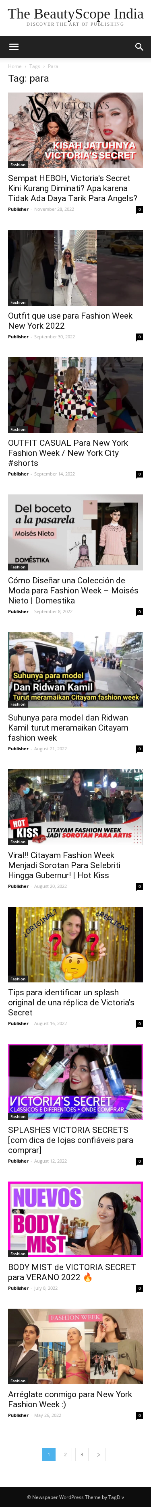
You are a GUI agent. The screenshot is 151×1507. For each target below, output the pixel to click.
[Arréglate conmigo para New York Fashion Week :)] (75, 1346)
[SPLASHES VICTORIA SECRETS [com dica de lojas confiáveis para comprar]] (75, 1082)
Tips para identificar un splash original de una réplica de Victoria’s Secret (71, 1002)
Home (15, 66)
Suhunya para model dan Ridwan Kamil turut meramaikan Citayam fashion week (68, 728)
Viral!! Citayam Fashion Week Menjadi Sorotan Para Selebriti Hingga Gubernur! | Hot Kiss (64, 865)
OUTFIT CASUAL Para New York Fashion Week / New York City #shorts (68, 453)
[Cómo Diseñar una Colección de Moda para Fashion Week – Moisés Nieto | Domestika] (75, 532)
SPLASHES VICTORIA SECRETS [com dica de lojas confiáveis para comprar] (70, 1140)
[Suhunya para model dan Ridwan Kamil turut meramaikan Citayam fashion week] (75, 670)
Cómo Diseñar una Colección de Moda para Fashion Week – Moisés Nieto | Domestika (73, 590)
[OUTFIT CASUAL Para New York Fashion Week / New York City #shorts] (75, 395)
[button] (139, 47)
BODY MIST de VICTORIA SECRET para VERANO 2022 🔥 (72, 1272)
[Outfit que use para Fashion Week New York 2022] (75, 267)
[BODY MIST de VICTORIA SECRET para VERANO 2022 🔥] (75, 1219)
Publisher (18, 209)
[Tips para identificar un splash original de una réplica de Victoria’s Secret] (75, 944)
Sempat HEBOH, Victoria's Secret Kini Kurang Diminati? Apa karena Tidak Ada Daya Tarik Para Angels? (72, 188)
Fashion (17, 164)
